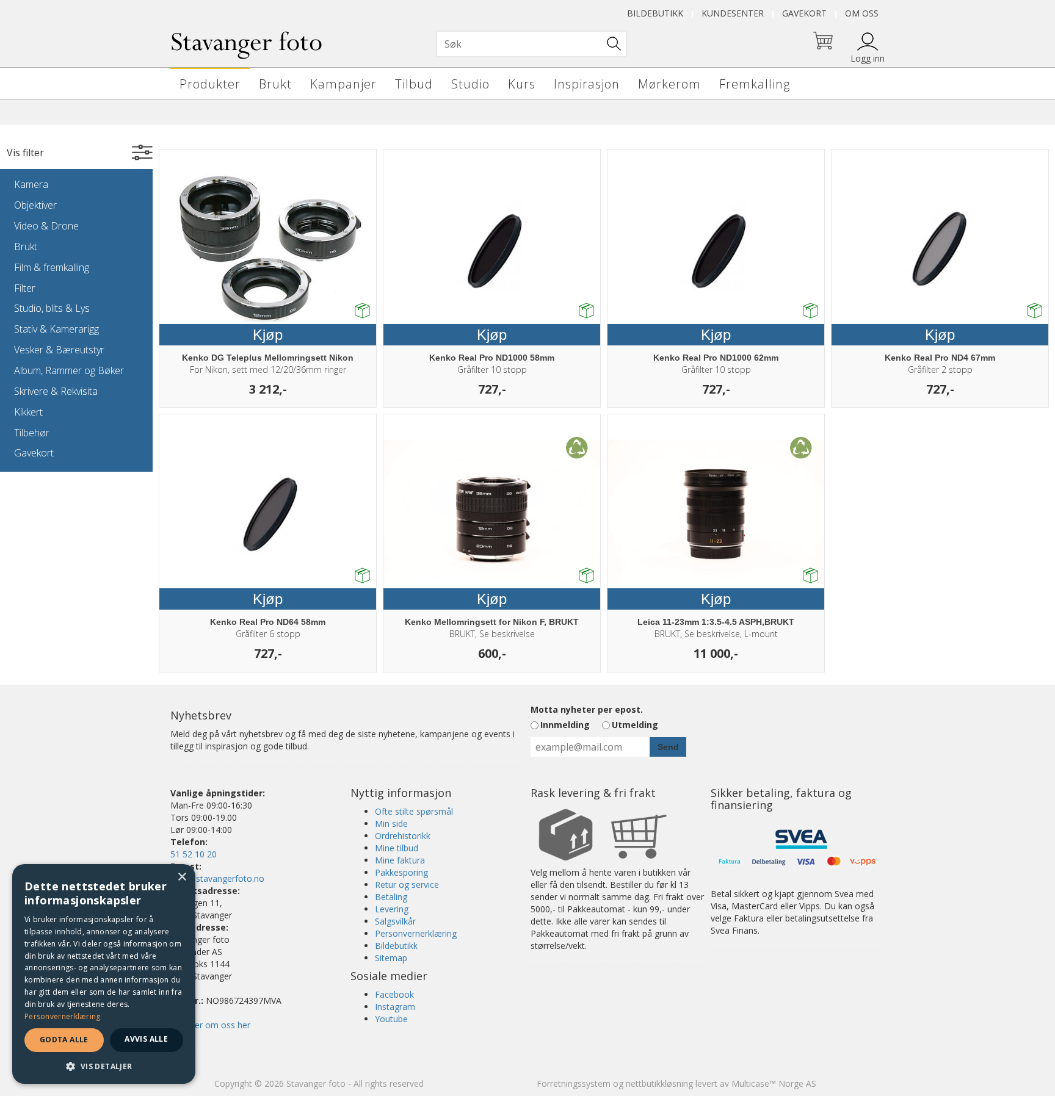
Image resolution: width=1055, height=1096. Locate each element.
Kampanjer (343, 84)
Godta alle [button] (64, 1039)
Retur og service (407, 884)
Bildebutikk (655, 13)
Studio (470, 84)
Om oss (862, 13)
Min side (391, 823)
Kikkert (28, 412)
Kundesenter (733, 13)
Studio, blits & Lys (52, 308)
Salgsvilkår (395, 921)
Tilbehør (31, 432)
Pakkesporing (401, 872)
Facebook (394, 994)
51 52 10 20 (193, 854)
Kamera (31, 184)
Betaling (391, 897)
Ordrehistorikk (402, 836)
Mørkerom (669, 84)
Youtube (391, 1019)
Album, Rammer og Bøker (69, 370)
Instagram (395, 1006)
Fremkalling (754, 84)
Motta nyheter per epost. (587, 709)
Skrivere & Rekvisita (56, 391)
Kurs (521, 84)
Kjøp (268, 334)
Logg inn (867, 58)
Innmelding (565, 724)
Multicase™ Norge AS (773, 1083)
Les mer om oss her (210, 1025)
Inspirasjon (587, 84)
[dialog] (103, 974)
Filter (24, 288)
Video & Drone (46, 226)
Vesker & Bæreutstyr (59, 349)
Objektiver (35, 205)
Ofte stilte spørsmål (414, 811)
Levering (391, 909)
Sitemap (391, 958)
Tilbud (414, 84)
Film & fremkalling (51, 267)
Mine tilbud (396, 848)
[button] (103, 1066)
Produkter (210, 84)
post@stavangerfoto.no (217, 878)
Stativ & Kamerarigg (56, 329)
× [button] (181, 877)
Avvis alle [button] (146, 1039)
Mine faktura (400, 860)
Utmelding (635, 724)
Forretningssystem (574, 1083)
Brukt (275, 84)
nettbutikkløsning (659, 1083)
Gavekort (804, 13)
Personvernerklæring (416, 933)
